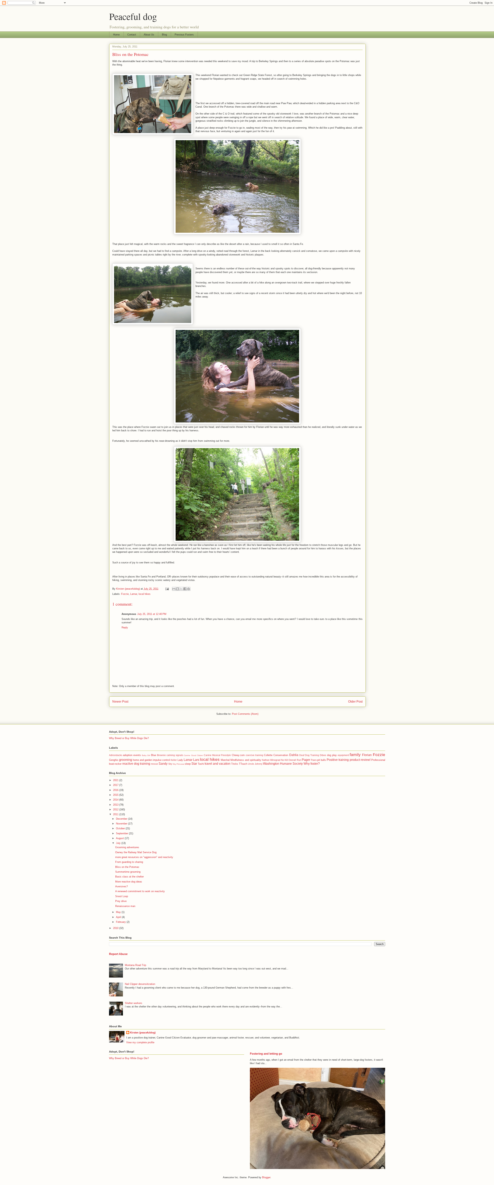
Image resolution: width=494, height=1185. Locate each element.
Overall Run (294, 760)
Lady (180, 760)
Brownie (161, 755)
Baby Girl (146, 755)
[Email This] (174, 589)
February (121, 921)
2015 (116, 794)
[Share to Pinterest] (188, 589)
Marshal (225, 760)
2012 (116, 809)
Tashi (201, 763)
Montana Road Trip (135, 965)
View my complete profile (140, 1042)
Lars (196, 759)
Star (194, 763)
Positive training (338, 759)
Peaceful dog (133, 16)
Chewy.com (238, 755)
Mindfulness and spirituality (245, 760)
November (122, 823)
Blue (153, 755)
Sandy (163, 763)
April (119, 917)
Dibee (323, 755)
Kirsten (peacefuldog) (143, 1032)
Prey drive (121, 901)
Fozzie (125, 593)
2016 (116, 790)
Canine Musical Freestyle (217, 755)
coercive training (254, 755)
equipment (343, 755)
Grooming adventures (127, 847)
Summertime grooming (127, 871)
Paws (314, 760)
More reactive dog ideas (128, 881)
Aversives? (121, 886)
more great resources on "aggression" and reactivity (144, 857)
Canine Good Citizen (193, 755)
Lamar (133, 593)
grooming (125, 759)
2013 (116, 804)
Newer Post (120, 701)
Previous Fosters (184, 34)
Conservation (280, 755)
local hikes (145, 593)
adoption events (132, 755)
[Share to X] (181, 589)
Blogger (266, 1177)
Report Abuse (118, 954)
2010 (116, 928)
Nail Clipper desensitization (140, 984)
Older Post (355, 701)
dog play (332, 755)
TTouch (243, 763)
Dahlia (293, 755)
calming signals (175, 755)
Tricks (234, 763)
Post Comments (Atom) (245, 713)
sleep (188, 763)
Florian (367, 755)
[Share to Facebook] (185, 589)
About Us (149, 34)
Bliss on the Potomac (127, 867)
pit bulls (321, 760)
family (355, 754)
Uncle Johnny (255, 764)
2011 (116, 814)
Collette (268, 755)
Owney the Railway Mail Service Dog (135, 852)
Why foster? (312, 763)
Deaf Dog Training (309, 755)
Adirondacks (115, 755)
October (121, 828)
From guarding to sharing (129, 862)
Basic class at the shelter (129, 876)
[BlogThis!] (177, 589)
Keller (174, 760)
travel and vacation (217, 763)
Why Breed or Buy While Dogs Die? (129, 738)
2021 (116, 780)
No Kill (284, 760)
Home (116, 34)
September (122, 833)
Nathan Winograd (271, 760)
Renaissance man (125, 906)
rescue (154, 764)
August (120, 838)
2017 (116, 785)
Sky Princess (178, 764)
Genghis (113, 760)
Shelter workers (133, 1003)
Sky (170, 764)
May (119, 912)
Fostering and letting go (266, 1053)
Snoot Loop (121, 896)
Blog (164, 34)
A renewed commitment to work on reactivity (140, 891)
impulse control (161, 760)
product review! (360, 759)
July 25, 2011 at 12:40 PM (151, 614)
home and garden (142, 760)
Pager (306, 759)
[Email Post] (167, 588)
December (122, 818)
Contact (131, 34)
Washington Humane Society (283, 763)
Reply (125, 627)
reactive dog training (136, 763)
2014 (116, 799)
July (118, 843)
